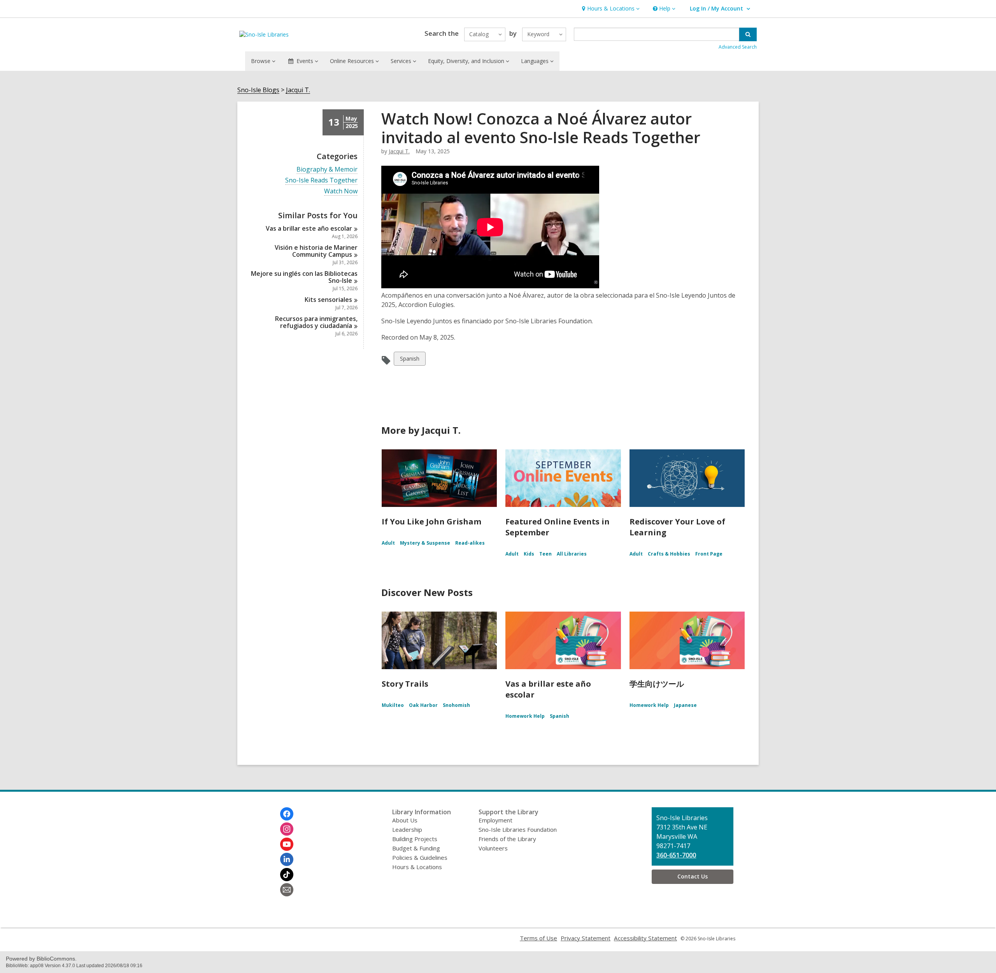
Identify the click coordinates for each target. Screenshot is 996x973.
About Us (404, 820)
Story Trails (405, 683)
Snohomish (456, 705)
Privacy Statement (585, 938)
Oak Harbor (423, 705)
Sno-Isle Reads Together (321, 180)
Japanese (685, 705)
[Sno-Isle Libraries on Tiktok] (286, 874)
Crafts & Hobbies (669, 553)
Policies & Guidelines (419, 857)
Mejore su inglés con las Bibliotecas (304, 277)
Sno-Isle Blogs (258, 90)
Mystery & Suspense (425, 543)
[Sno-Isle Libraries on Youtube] (286, 844)
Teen (545, 553)
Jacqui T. (298, 90)
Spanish (409, 360)
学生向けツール (657, 683)
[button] (610, 9)
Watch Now (341, 191)
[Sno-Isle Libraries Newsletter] (286, 889)
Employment (495, 820)
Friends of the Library (507, 839)
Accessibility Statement (645, 938)
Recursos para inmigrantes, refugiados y (316, 322)
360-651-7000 (676, 855)
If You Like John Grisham (431, 521)
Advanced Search (738, 47)
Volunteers (493, 848)
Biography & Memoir (327, 169)
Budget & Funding (416, 848)
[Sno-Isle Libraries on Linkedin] (286, 859)
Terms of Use (538, 938)
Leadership (407, 829)
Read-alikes (470, 543)
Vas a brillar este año (309, 228)
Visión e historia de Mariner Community (316, 251)
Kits (328, 299)
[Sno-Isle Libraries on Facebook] (286, 813)
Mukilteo (393, 705)
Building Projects (414, 839)
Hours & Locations (417, 867)
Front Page (708, 553)
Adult (388, 543)
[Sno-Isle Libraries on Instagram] (286, 829)
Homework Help (525, 716)
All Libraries (572, 553)
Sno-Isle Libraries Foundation (518, 829)
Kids (529, 553)
